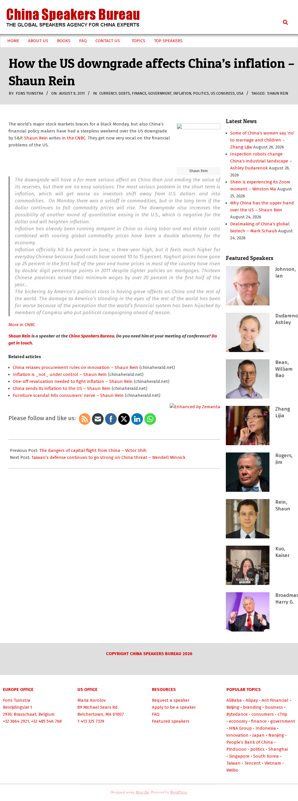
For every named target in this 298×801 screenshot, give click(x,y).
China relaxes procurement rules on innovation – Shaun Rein (75, 367)
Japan (258, 735)
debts (124, 93)
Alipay (252, 700)
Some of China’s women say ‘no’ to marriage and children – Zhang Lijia (262, 140)
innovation (237, 735)
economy (238, 721)
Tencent (252, 763)
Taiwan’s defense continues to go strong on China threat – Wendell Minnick (108, 457)
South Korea (266, 756)
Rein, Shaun (282, 505)
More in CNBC (21, 324)
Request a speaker (170, 700)
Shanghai (278, 749)
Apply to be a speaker (174, 707)
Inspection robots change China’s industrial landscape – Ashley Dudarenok (261, 161)
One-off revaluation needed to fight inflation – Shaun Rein (73, 381)
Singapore (239, 756)
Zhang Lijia (282, 412)
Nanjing (276, 735)
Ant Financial (275, 700)
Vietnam (273, 763)
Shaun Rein (277, 93)
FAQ (155, 714)
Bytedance (237, 714)
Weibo (232, 770)
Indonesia (266, 728)
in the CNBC (74, 138)
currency (108, 93)
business (274, 707)
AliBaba (234, 700)
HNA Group (240, 728)
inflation (182, 93)
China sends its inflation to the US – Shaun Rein (62, 388)
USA (240, 93)
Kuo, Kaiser (282, 552)
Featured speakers (170, 721)
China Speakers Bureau (91, 336)
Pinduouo (236, 749)
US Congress (223, 93)
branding (252, 707)
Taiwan (233, 763)
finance (139, 93)
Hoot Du (142, 792)
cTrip (282, 714)
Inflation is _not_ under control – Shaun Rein (60, 374)
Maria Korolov (91, 700)
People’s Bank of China (249, 742)
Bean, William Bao (283, 369)
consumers (262, 714)
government (159, 93)
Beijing (232, 707)
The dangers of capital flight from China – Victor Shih (93, 450)
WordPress (178, 792)
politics (201, 93)
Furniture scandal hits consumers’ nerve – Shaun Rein (68, 395)
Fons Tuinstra (16, 700)
